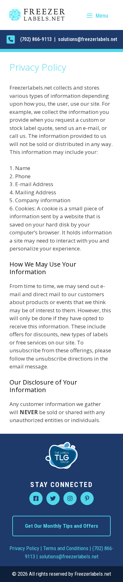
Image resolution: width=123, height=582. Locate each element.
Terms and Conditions (65, 548)
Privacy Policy (24, 548)
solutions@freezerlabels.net (68, 556)
